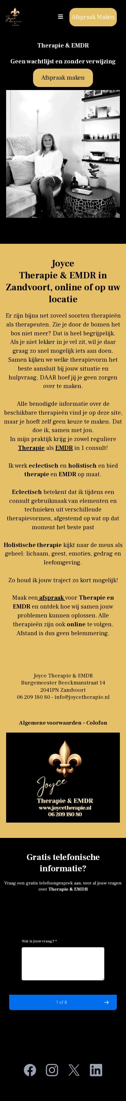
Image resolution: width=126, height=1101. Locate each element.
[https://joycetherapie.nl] (14, 17)
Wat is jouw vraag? (39, 941)
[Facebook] (30, 1070)
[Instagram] (52, 1070)
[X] (74, 1070)
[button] (59, 17)
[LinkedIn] (96, 1070)
